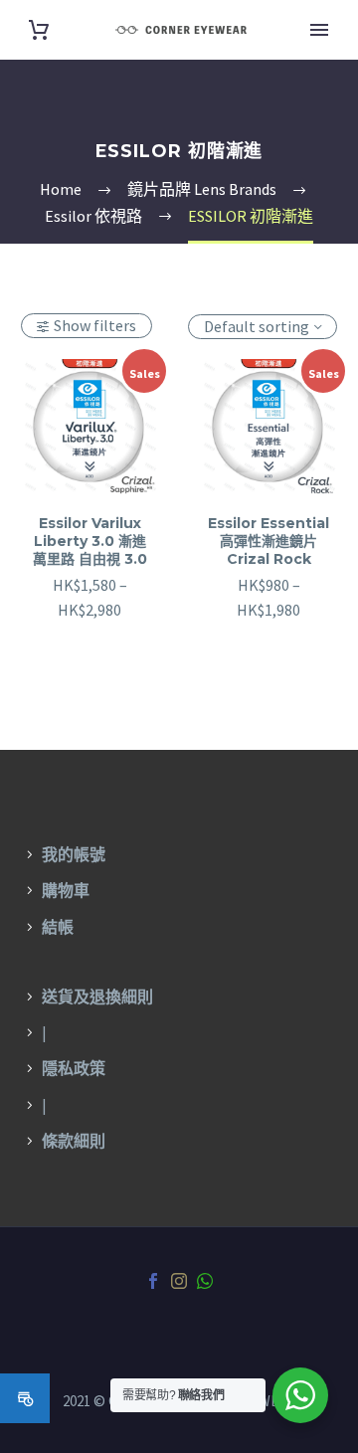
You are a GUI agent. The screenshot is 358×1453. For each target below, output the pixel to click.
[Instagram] (179, 1281)
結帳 (58, 927)
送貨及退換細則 (97, 996)
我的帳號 (73, 854)
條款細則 (73, 1141)
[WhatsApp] (205, 1281)
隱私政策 (73, 1068)
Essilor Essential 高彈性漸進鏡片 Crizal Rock (268, 541)
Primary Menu (319, 30)
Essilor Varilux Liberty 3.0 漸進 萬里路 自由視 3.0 (90, 541)
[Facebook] (153, 1281)
